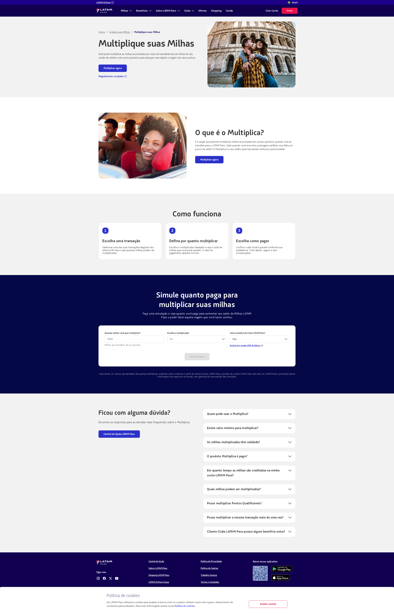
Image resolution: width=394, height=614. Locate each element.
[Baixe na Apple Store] (280, 578)
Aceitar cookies (268, 604)
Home (101, 32)
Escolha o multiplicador (178, 333)
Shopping (216, 10)
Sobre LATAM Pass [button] (166, 10)
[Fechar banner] (284, 595)
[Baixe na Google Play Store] (281, 569)
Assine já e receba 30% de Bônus (245, 345)
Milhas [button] (124, 10)
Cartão (229, 10)
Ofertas (202, 10)
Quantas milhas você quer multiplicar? (123, 333)
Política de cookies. (185, 606)
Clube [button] (187, 10)
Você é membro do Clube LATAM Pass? (247, 333)
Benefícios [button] (142, 10)
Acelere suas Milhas (119, 32)
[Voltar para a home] (104, 11)
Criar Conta (272, 10)
